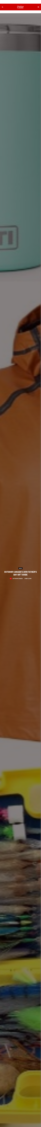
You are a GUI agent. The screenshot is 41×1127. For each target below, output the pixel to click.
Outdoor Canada (18, 578)
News (20, 568)
